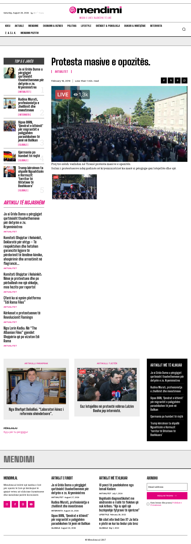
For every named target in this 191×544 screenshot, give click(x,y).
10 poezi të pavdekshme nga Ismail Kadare (116, 487)
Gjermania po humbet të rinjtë (29, 154)
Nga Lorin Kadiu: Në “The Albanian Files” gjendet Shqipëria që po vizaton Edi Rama (21, 334)
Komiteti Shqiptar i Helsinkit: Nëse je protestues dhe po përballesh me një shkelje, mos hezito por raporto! (23, 280)
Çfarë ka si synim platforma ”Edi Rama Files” (22, 300)
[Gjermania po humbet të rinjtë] (10, 156)
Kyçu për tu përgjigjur (16, 432)
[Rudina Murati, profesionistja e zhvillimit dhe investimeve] (10, 103)
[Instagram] (7, 504)
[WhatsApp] (184, 80)
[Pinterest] (178, 80)
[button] (183, 29)
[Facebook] (164, 80)
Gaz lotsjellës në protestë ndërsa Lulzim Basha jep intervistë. (107, 408)
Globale (23, 145)
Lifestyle (104, 515)
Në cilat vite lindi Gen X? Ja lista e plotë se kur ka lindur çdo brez (118, 521)
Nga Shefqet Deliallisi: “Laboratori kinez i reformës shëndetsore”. (36, 411)
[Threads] (23, 504)
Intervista (24, 115)
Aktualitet (24, 92)
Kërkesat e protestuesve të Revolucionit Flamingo (22, 315)
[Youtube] (31, 504)
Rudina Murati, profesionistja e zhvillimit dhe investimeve (28, 104)
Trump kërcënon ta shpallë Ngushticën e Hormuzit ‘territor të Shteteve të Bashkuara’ (31, 177)
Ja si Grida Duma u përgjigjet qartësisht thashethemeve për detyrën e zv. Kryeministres (31, 78)
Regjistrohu (165, 496)
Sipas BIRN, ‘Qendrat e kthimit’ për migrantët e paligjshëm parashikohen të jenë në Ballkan (30, 131)
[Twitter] (171, 80)
